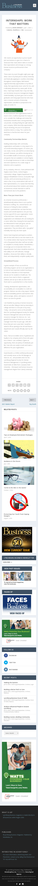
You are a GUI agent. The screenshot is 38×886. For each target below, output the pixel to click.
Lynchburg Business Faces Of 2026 (15, 698)
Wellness (6, 693)
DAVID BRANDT (17, 28)
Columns (9, 30)
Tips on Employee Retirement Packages (18, 435)
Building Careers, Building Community (17, 717)
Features (11, 701)
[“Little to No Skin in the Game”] (19, 475)
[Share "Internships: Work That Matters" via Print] (29, 385)
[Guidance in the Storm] (19, 449)
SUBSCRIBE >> (7, 562)
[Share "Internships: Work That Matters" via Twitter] (13, 385)
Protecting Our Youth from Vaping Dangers (16, 515)
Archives (27, 684)
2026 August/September (18, 684)
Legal (32, 684)
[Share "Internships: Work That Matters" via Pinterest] (17, 385)
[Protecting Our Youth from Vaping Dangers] (19, 502)
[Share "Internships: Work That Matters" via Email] (25, 385)
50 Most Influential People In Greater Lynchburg (16, 707)
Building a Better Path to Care (14, 689)
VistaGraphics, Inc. (11, 872)
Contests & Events (9, 712)
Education (6, 720)
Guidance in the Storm (12, 461)
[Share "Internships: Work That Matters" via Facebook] (9, 385)
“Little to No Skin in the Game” (15, 488)
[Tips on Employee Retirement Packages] (19, 423)
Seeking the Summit (11, 682)
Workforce (16, 30)
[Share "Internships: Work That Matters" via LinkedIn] (21, 385)
